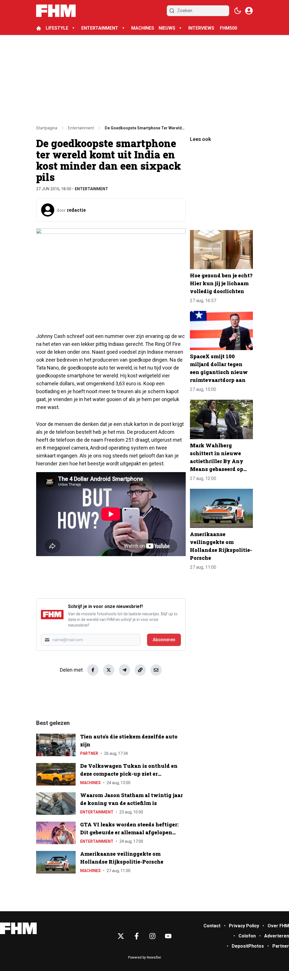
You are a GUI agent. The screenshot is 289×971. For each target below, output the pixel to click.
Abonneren (164, 639)
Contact (211, 925)
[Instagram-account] (152, 936)
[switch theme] (238, 11)
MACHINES (142, 28)
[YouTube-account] (168, 936)
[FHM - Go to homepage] (18, 928)
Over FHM (278, 925)
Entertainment (91, 189)
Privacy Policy (244, 925)
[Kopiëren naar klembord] (140, 670)
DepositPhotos (248, 946)
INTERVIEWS (201, 28)
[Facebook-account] (136, 936)
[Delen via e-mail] (156, 670)
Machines (90, 782)
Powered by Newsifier (144, 957)
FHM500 (228, 28)
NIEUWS (167, 28)
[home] (38, 28)
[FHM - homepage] (56, 11)
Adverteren (276, 936)
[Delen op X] (108, 670)
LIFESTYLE (57, 28)
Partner (89, 753)
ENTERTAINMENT (99, 28)
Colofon (247, 936)
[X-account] (120, 936)
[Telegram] (124, 670)
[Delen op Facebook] (92, 670)
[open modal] (249, 11)
